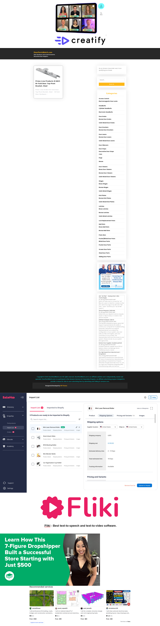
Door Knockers (103, 127)
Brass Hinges (103, 184)
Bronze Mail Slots (104, 230)
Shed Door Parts (104, 253)
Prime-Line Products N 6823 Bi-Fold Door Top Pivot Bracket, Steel (48, 83)
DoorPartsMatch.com (43, 52)
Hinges (101, 181)
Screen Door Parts (105, 249)
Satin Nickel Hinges (105, 191)
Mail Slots (102, 224)
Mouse (101, 161)
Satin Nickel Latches (105, 216)
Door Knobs (102, 116)
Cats (100, 154)
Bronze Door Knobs (105, 119)
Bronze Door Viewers (105, 173)
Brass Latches (103, 209)
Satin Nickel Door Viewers (107, 177)
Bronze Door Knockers (106, 130)
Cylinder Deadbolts (105, 108)
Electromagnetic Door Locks (108, 101)
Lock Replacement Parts (107, 220)
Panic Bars (102, 235)
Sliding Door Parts (105, 257)
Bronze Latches (104, 212)
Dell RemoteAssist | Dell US (106, 320)
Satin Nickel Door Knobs (107, 123)
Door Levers (102, 134)
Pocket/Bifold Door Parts (107, 238)
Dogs (100, 158)
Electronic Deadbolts (106, 112)
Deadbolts (102, 106)
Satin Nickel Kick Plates (106, 202)
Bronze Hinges (103, 187)
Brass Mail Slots (104, 227)
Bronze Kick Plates (105, 198)
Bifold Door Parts (104, 241)
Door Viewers (103, 167)
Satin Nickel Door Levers (107, 141)
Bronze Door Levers (105, 137)
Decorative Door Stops (106, 151)
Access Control (104, 98)
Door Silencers (103, 145)
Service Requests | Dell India (107, 310)
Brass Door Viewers (105, 169)
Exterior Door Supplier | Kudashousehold (110, 343)
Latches (101, 206)
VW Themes (63, 385)
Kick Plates (102, 195)
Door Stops (102, 149)
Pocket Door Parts (105, 245)
